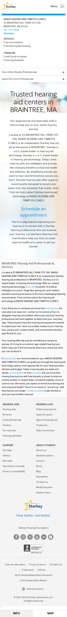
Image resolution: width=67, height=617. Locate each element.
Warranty (7, 460)
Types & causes (44, 414)
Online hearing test (46, 409)
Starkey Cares (43, 492)
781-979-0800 (11, 29)
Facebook (16, 537)
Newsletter (42, 476)
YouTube (37, 537)
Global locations (44, 455)
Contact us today (35, 390)
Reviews (7, 414)
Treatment (41, 425)
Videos (6, 455)
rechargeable (17, 372)
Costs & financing (12, 419)
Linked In (44, 537)
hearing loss (51, 308)
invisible (36, 372)
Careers (40, 460)
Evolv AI (30, 286)
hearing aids (10, 358)
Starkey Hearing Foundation (34, 527)
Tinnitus (7, 425)
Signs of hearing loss (47, 419)
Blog (38, 471)
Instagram (23, 537)
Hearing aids (9, 409)
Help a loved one (45, 430)
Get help (7, 450)
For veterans (9, 430)
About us (41, 450)
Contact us (42, 482)
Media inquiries (44, 487)
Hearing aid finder (12, 435)
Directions (9, 33)
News (39, 466)
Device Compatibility (14, 471)
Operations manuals (13, 466)
